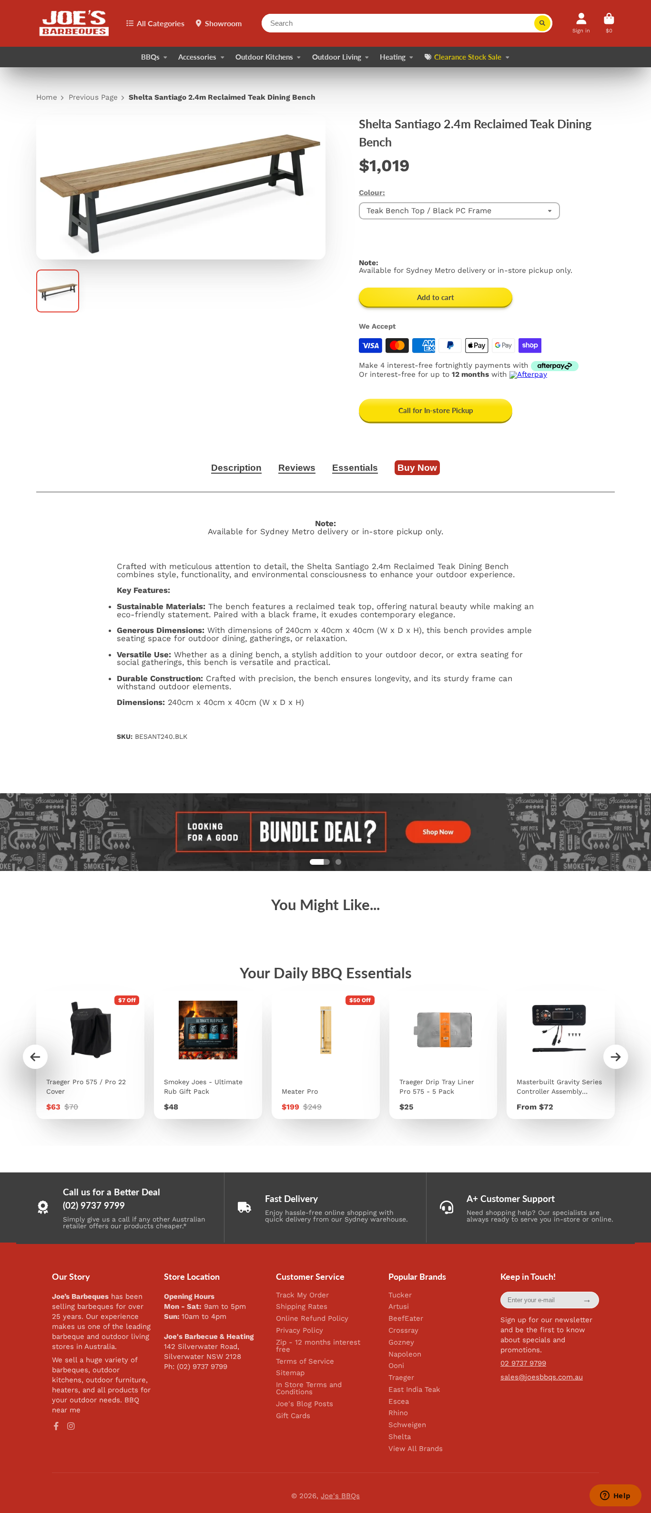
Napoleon (404, 1354)
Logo (74, 23)
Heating (393, 56)
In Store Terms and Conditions (309, 1388)
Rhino (398, 1413)
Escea (398, 1401)
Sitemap (290, 1373)
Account (581, 23)
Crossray (403, 1330)
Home (46, 97)
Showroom (223, 23)
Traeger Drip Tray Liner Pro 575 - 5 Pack (443, 1055)
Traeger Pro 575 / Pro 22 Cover (90, 1055)
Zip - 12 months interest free (318, 1346)
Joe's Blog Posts (304, 1404)
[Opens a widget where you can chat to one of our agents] (615, 1496)
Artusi (398, 1306)
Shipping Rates (301, 1306)
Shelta (399, 1436)
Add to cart (435, 297)
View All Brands (415, 1448)
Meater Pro (326, 1055)
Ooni (396, 1365)
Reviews (296, 468)
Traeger (401, 1377)
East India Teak (414, 1389)
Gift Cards (293, 1416)
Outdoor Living (336, 56)
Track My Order (302, 1295)
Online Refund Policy (312, 1318)
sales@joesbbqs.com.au (541, 1377)
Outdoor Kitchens (264, 56)
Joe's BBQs (340, 1496)
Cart (609, 23)
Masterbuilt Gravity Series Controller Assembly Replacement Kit (561, 1055)
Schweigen (407, 1425)
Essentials (355, 468)
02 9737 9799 (523, 1363)
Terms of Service (305, 1361)
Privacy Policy (299, 1330)
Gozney (401, 1342)
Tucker (400, 1295)
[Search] (542, 23)
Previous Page (93, 97)
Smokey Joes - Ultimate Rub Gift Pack (208, 1055)
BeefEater (405, 1318)
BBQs (150, 56)
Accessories (197, 56)
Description (236, 468)
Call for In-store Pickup (435, 410)
